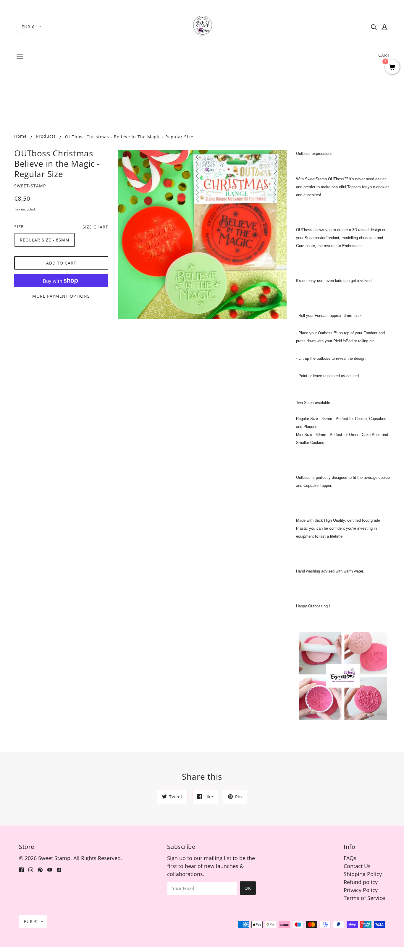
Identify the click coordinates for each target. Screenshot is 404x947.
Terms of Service (364, 897)
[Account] (384, 26)
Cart (384, 55)
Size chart (95, 227)
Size (19, 226)
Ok (248, 888)
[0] (392, 67)
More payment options (61, 296)
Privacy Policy (361, 890)
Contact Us (357, 866)
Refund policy (361, 882)
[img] (374, 26)
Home (20, 136)
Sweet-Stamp (30, 186)
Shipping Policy (363, 874)
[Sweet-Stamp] (202, 26)
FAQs (350, 858)
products (46, 136)
